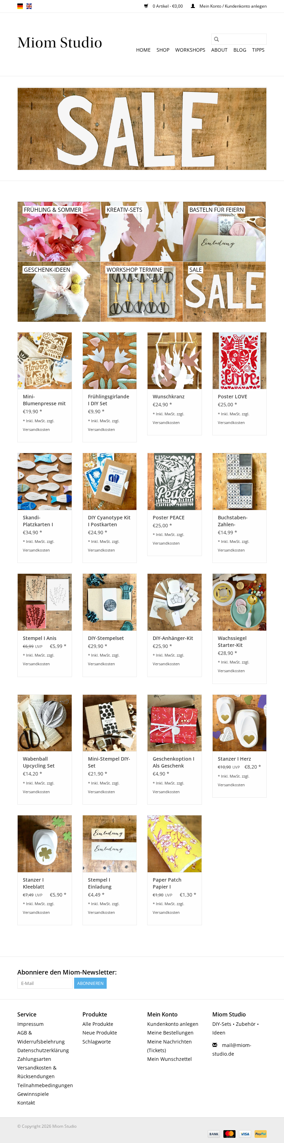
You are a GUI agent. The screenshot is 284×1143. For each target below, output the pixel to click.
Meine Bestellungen (170, 1032)
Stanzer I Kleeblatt (33, 883)
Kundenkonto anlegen (172, 1024)
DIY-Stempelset (106, 638)
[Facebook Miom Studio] (223, 972)
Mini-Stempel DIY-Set (109, 762)
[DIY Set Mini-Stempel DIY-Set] (109, 723)
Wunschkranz (169, 396)
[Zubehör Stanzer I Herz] (239, 723)
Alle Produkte (97, 1024)
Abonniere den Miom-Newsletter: (67, 972)
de (20, 6)
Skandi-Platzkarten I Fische (38, 521)
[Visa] (244, 1133)
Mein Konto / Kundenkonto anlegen (232, 6)
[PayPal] (259, 1133)
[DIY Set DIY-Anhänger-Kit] (174, 602)
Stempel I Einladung (100, 883)
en (29, 6)
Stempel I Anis (39, 638)
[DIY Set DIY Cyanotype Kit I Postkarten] (109, 481)
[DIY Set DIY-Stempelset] (109, 602)
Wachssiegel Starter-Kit (232, 641)
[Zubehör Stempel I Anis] (44, 602)
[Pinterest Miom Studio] (236, 972)
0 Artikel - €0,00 (168, 6)
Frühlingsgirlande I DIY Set (108, 400)
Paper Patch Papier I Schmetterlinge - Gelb (172, 883)
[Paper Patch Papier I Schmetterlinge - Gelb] (174, 843)
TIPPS (258, 49)
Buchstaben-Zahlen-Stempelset (233, 521)
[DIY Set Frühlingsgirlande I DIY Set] (109, 360)
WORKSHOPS (190, 49)
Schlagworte (96, 1041)
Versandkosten (36, 429)
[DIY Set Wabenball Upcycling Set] (44, 723)
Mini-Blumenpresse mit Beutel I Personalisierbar (44, 400)
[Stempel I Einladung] (109, 843)
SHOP (163, 49)
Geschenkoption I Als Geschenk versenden (173, 762)
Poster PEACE (169, 517)
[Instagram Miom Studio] (261, 972)
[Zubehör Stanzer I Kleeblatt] (44, 843)
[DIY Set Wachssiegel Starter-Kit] (239, 602)
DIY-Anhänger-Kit (173, 638)
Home (143, 49)
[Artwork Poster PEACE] (174, 481)
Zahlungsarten (34, 1059)
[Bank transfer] (213, 1133)
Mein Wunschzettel (169, 1059)
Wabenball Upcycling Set (39, 762)
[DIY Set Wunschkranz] (174, 360)
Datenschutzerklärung (43, 1050)
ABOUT (219, 49)
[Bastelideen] (59, 44)
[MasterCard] (229, 1133)
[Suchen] (216, 39)
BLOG (239, 49)
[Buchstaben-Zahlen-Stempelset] (239, 481)
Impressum (30, 1024)
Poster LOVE (232, 396)
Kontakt (26, 1102)
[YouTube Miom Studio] (248, 972)
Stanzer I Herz (234, 758)
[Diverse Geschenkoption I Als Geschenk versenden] (174, 723)
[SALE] (142, 128)
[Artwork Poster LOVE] (239, 360)
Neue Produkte (99, 1032)
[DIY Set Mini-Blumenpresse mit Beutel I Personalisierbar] (44, 360)
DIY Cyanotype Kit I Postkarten (109, 521)
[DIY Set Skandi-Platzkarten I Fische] (44, 481)
